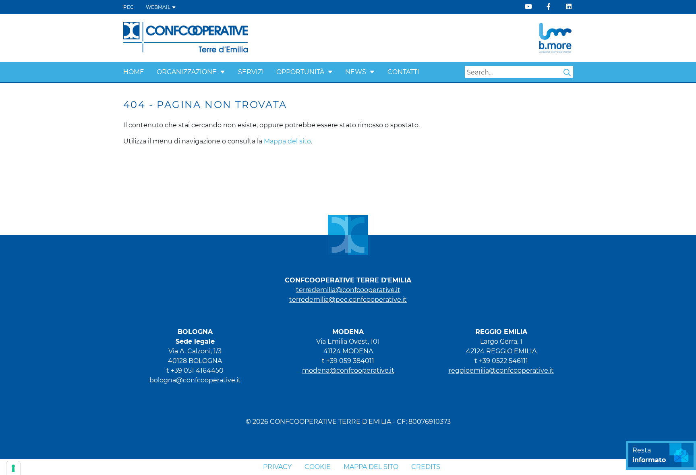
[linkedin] (569, 6)
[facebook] (549, 6)
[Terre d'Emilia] (186, 37)
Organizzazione (187, 72)
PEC (128, 7)
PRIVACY (277, 467)
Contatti (403, 72)
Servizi (251, 72)
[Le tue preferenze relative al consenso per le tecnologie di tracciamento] (13, 468)
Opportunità (300, 72)
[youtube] (528, 6)
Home (133, 72)
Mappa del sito (287, 141)
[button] (223, 72)
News (355, 72)
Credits (425, 467)
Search (567, 72)
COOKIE (317, 467)
